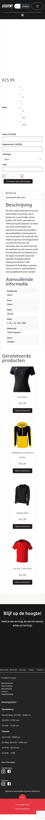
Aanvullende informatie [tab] (15, 197)
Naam (9, 134)
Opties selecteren (22, 410)
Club (4, 164)
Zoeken (26, 6)
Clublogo (6, 154)
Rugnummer (12, 144)
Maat (4, 107)
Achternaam (32, 640)
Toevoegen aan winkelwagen (18, 181)
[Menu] (22, 15)
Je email (15, 650)
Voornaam (13, 640)
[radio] (32, 88)
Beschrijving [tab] (11, 193)
